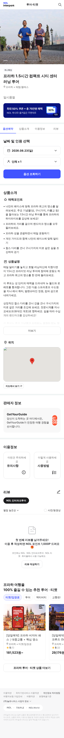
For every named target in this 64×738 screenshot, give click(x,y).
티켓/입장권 (12, 597)
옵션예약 (8, 128)
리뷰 (56, 128)
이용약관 (7, 693)
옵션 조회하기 (32, 174)
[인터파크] (7, 4)
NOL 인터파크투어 (16, 500)
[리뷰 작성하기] (58, 492)
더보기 (32, 330)
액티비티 (41, 597)
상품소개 (24, 128)
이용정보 (40, 128)
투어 (27, 597)
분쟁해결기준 (45, 696)
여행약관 (31, 696)
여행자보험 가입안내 (12, 696)
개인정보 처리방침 (51, 693)
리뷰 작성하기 (32, 564)
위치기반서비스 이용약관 (27, 693)
